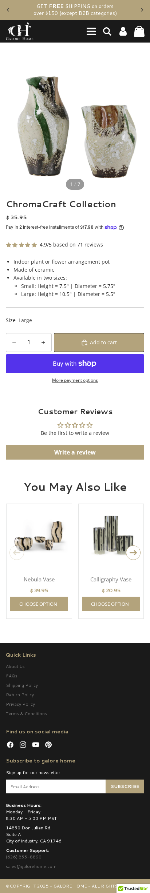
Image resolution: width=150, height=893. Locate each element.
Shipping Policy (22, 685)
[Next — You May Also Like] (133, 552)
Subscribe (125, 786)
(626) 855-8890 (24, 857)
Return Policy (20, 695)
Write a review (75, 452)
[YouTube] (35, 744)
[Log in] (123, 31)
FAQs (11, 676)
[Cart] (139, 31)
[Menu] (91, 31)
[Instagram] (23, 744)
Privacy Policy (20, 704)
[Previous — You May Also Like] (16, 552)
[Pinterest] (48, 744)
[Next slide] (142, 10)
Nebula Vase (39, 579)
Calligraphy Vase (110, 579)
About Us (15, 666)
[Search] (107, 31)
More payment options (75, 380)
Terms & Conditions (26, 713)
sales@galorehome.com (31, 866)
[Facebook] (10, 744)
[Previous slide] (8, 10)
